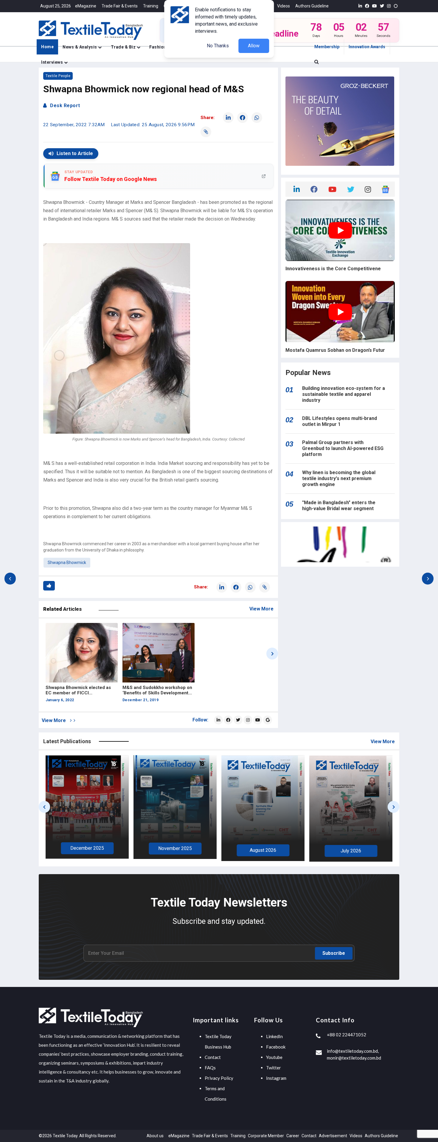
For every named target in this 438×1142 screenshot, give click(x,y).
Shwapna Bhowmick (67, 562)
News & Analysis (80, 47)
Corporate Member (266, 1135)
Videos (283, 6)
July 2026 (263, 851)
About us (155, 1135)
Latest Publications (67, 741)
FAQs (210, 1067)
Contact (213, 1057)
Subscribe (333, 953)
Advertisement (333, 1135)
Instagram (276, 1078)
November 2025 (87, 848)
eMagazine (85, 6)
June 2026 (351, 850)
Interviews (52, 62)
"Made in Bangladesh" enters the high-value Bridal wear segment (338, 505)
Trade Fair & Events (120, 6)
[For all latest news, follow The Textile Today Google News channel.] (267, 720)
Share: (208, 117)
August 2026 (175, 850)
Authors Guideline (312, 6)
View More (261, 609)
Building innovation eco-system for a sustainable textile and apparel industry (343, 394)
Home (47, 46)
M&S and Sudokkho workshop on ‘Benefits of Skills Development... (157, 690)
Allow (254, 46)
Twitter (273, 1067)
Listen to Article (75, 153)
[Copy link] (206, 131)
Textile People (58, 76)
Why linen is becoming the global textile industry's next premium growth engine (338, 478)
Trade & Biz (124, 47)
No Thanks (218, 46)
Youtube (274, 1057)
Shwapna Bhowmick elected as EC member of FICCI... (78, 690)
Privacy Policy (219, 1078)
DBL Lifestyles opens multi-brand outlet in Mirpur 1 (339, 421)
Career (292, 1135)
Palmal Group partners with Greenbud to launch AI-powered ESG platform (342, 448)
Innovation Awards (367, 46)
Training (150, 6)
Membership (326, 46)
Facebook (275, 1046)
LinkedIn (274, 1036)
